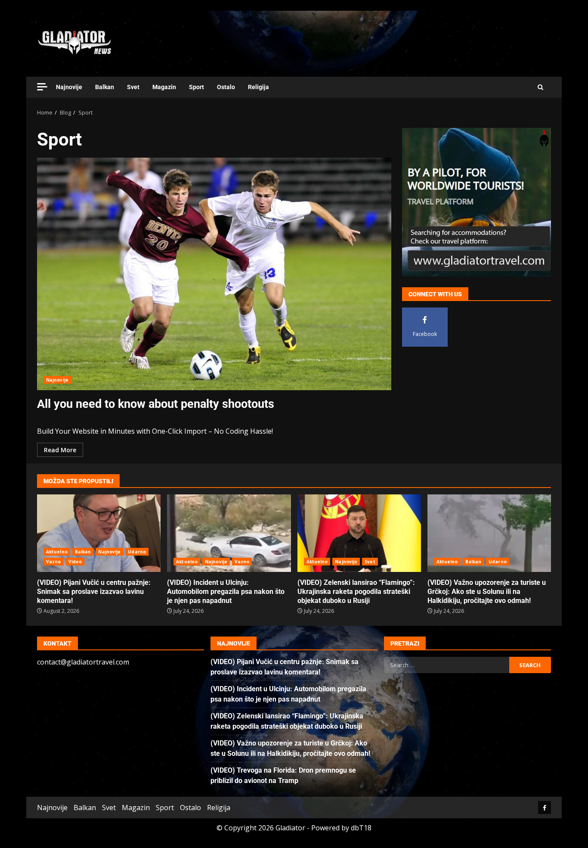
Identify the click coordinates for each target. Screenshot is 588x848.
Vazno (53, 562)
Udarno (137, 552)
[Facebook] (544, 807)
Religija (258, 87)
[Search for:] (446, 665)
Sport (196, 87)
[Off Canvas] (42, 86)
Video (75, 562)
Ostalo (226, 87)
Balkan (104, 87)
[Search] (540, 87)
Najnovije (69, 87)
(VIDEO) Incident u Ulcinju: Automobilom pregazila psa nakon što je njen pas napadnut (229, 533)
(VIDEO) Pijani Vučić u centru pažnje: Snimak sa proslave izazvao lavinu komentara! (99, 533)
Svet (133, 87)
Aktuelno (57, 552)
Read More (60, 450)
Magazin (164, 87)
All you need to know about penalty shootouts (214, 274)
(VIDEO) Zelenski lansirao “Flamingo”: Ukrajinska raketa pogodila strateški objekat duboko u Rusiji (359, 533)
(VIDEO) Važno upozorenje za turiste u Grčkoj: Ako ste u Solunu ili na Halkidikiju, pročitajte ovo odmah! (489, 533)
